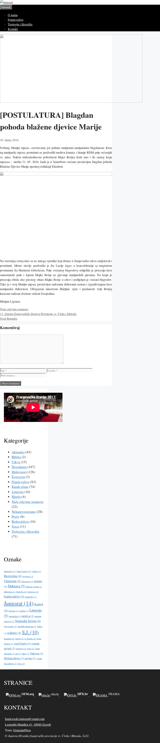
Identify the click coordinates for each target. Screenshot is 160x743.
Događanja (19, 467)
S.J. (30, 632)
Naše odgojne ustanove (14, 309)
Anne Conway (23, 571)
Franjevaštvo (15, 20)
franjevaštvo (14, 596)
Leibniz (24, 610)
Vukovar (36, 653)
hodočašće (31, 596)
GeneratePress (22, 730)
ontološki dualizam (27, 626)
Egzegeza (18, 476)
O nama (13, 15)
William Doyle (14, 658)
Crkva (16, 462)
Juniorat (19, 603)
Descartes (27, 581)
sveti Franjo (22, 643)
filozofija (21, 591)
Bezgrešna (13, 576)
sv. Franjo (30, 638)
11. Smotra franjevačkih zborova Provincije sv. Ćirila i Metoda (38, 314)
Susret (19, 638)
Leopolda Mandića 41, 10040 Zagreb (28, 724)
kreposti (13, 610)
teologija (21, 648)
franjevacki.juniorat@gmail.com (24, 719)
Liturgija (18, 491)
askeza (36, 571)
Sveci (15, 526)
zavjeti (30, 658)
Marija (16, 496)
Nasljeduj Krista (28, 621)
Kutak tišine (20, 486)
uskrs (25, 653)
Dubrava (16, 586)
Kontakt (13, 29)
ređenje (14, 633)
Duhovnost (19, 472)
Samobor (9, 638)
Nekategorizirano (24, 511)
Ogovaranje (10, 626)
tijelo (30, 648)
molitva (27, 616)
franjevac (32, 591)
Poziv (16, 516)
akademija (10, 571)
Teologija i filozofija (20, 24)
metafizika (15, 616)
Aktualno (18, 452)
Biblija (16, 457)
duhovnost (9, 591)
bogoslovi (27, 576)
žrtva (21, 663)
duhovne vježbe (34, 586)
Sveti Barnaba (8, 318)
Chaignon (12, 581)
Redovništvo (20, 521)
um (18, 653)
